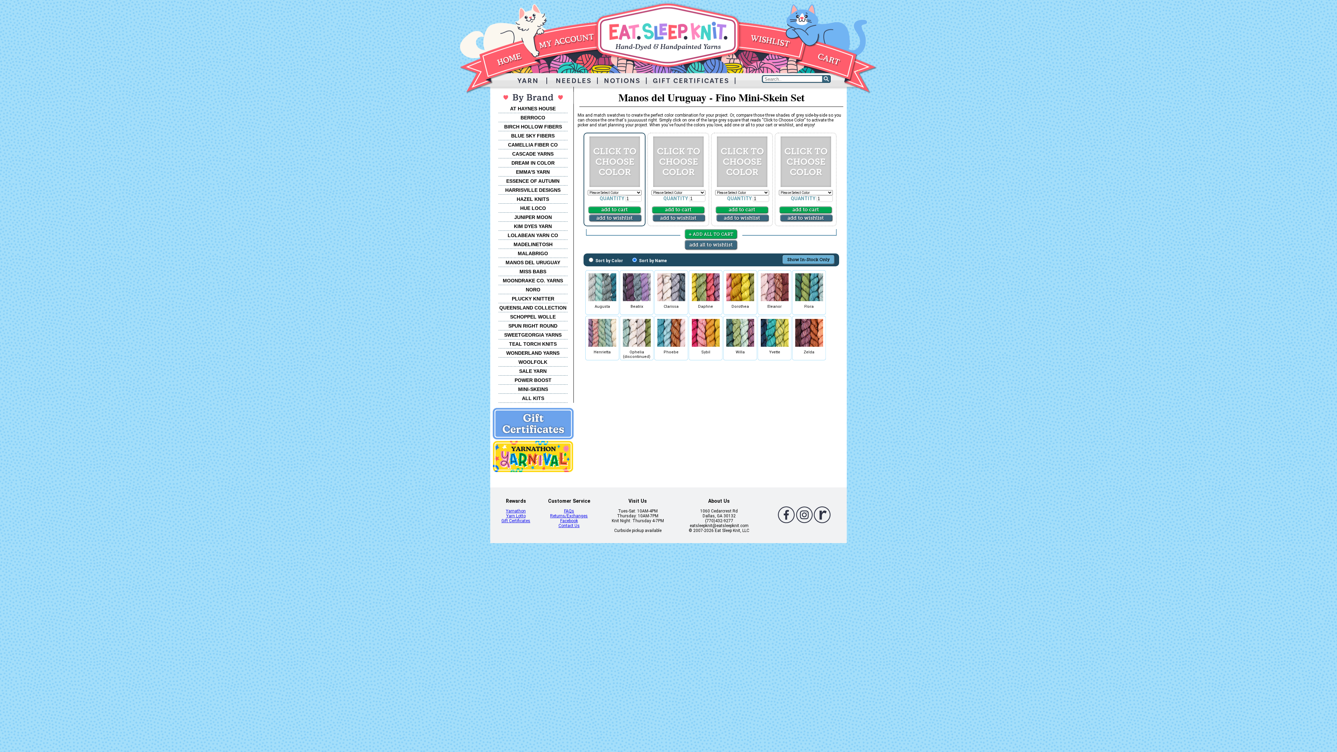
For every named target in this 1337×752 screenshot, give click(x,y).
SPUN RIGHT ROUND (532, 326)
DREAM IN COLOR (533, 163)
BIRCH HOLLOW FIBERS (533, 127)
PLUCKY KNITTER (533, 298)
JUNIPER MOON (533, 217)
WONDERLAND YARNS (533, 353)
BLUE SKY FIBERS (533, 136)
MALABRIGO (533, 253)
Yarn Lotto (516, 516)
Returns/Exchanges (569, 516)
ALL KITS (533, 398)
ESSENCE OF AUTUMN (533, 181)
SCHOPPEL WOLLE (533, 317)
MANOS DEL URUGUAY (533, 262)
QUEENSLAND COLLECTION (532, 308)
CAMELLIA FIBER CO (533, 145)
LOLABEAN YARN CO (533, 235)
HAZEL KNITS (533, 199)
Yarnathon (516, 511)
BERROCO (533, 117)
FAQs (569, 511)
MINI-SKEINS (533, 389)
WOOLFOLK (532, 362)
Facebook (569, 520)
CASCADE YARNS (533, 154)
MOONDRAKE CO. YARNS (533, 280)
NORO (533, 289)
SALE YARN (533, 371)
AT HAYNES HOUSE (533, 108)
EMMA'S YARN (533, 172)
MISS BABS (532, 271)
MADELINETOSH (533, 244)
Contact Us (569, 525)
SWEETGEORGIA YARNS (533, 335)
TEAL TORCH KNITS (533, 344)
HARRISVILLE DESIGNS (533, 190)
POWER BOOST (533, 380)
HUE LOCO (533, 208)
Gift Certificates (515, 520)
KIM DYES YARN (533, 226)
